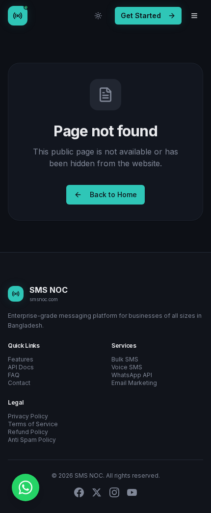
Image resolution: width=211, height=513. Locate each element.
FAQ (14, 375)
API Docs (21, 367)
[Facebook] (79, 492)
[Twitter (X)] (97, 492)
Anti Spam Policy (32, 439)
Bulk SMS (124, 359)
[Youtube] (132, 492)
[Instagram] (114, 492)
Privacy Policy (28, 416)
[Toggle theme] (98, 16)
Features (20, 359)
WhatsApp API (131, 375)
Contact (19, 382)
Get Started (141, 15)
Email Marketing (134, 382)
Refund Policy (28, 432)
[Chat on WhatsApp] (25, 487)
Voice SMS (126, 367)
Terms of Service (33, 424)
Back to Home (113, 194)
